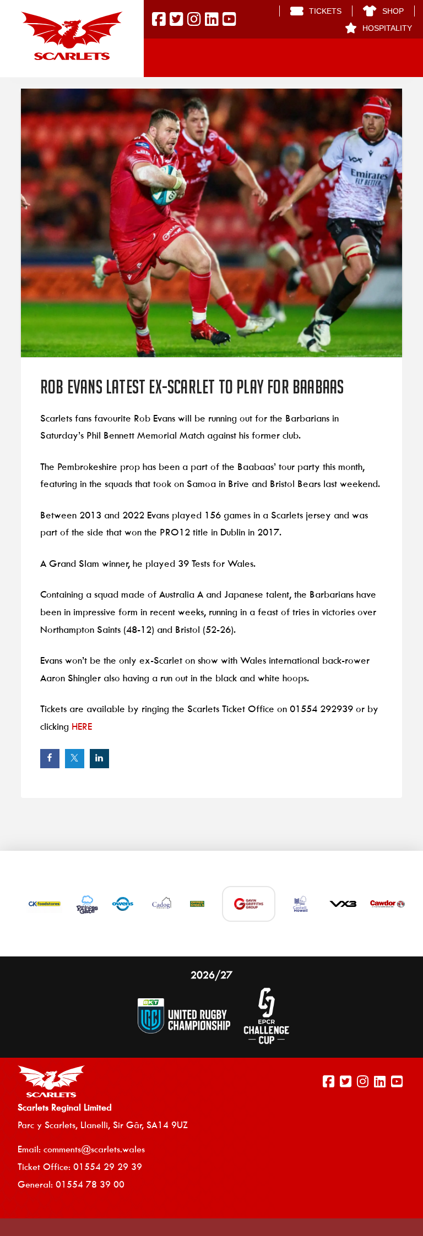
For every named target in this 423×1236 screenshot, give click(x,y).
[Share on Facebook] (49, 758)
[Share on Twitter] (74, 758)
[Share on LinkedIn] (99, 758)
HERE (82, 726)
